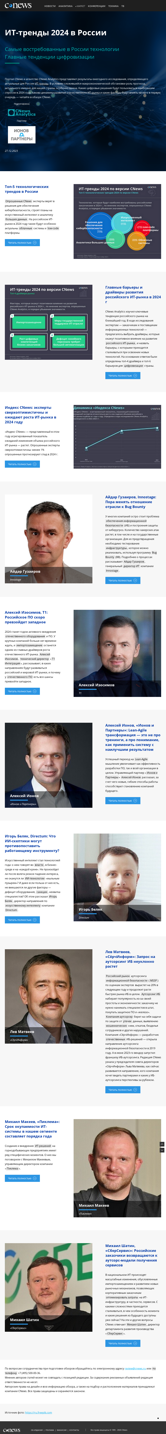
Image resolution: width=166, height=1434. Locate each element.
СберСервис (115, 1333)
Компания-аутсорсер (119, 1016)
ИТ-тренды (41, 83)
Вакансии (61, 1430)
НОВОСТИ (50, 6)
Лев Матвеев (22, 1031)
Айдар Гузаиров (134, 561)
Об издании (37, 1430)
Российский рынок (118, 976)
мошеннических (116, 1025)
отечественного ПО (19, 677)
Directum (11, 910)
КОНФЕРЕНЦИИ (96, 6)
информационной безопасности (126, 980)
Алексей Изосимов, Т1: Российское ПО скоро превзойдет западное (26, 617)
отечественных (115, 1039)
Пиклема (12, 1168)
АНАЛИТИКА (65, 6)
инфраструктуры (116, 548)
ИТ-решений (43, 1146)
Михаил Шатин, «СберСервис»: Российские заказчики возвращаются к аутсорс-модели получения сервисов (131, 1255)
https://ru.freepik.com (38, 1412)
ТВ (122, 6)
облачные (25, 228)
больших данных (16, 219)
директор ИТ (131, 566)
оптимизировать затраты (122, 1297)
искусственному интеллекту (23, 905)
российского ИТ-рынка (120, 343)
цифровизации (133, 365)
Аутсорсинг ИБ (151, 994)
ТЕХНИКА (113, 6)
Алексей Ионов (131, 777)
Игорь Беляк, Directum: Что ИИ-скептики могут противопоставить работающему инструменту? (32, 843)
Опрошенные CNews (19, 201)
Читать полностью (19, 242)
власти (39, 865)
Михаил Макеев (94, 1205)
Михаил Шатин (136, 1324)
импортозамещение (29, 645)
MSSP (153, 980)
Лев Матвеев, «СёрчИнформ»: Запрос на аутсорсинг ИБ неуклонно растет (130, 959)
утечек (127, 1021)
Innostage (112, 570)
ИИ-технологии (34, 878)
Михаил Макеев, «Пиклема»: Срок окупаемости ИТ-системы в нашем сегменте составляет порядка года (32, 1128)
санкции (42, 892)
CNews (124, 1430)
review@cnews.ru (135, 1368)
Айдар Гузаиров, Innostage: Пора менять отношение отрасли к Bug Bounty (130, 501)
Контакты (74, 1430)
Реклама (50, 1430)
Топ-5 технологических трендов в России (27, 189)
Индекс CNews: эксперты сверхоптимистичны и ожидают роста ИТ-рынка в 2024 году (30, 414)
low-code (53, 228)
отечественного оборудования (25, 636)
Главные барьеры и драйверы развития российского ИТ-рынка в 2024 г (133, 294)
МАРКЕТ (81, 6)
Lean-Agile (141, 759)
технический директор (34, 659)
